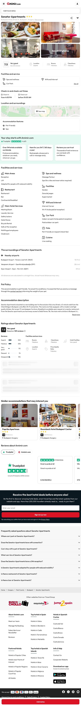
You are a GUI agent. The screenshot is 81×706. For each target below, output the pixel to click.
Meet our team (14, 621)
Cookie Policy (45, 697)
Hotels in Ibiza (36, 662)
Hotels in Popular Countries (14, 672)
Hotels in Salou (36, 621)
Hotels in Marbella (37, 639)
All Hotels (12, 678)
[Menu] (4, 4)
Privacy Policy (45, 519)
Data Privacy (32, 697)
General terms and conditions (13, 697)
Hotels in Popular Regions (18, 667)
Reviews (11, 637)
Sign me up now (41, 515)
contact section (16, 291)
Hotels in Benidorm (38, 626)
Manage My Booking (16, 626)
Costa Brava (57, 633)
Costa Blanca (58, 628)
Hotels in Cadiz (36, 630)
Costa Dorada (58, 637)
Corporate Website (60, 660)
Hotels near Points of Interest (16, 661)
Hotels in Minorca (37, 676)
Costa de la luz (58, 642)
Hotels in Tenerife (37, 658)
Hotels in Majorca (37, 671)
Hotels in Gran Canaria (39, 667)
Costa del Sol (58, 624)
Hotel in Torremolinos (39, 635)
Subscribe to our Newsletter (14, 631)
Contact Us (57, 655)
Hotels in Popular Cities (17, 655)
